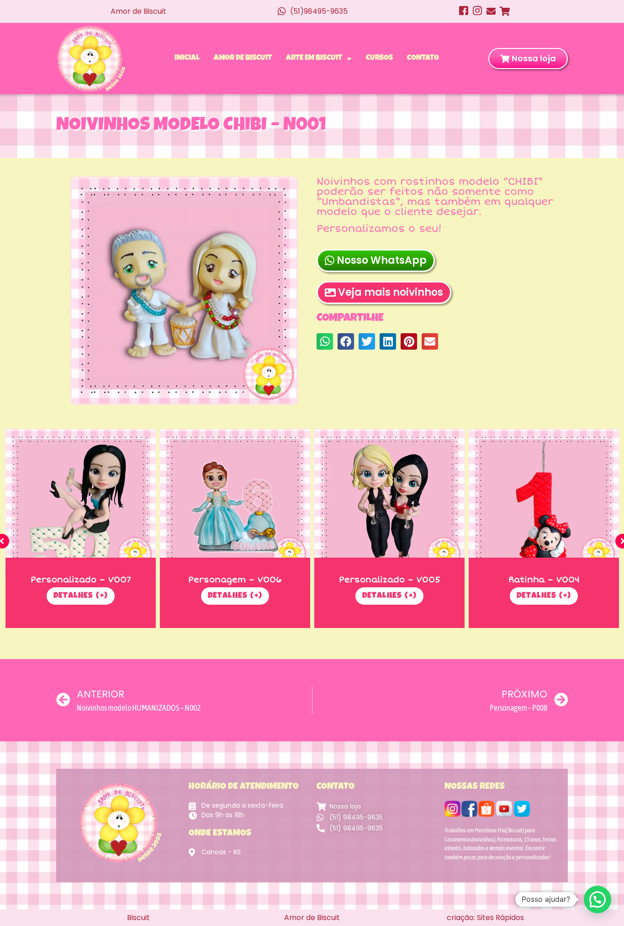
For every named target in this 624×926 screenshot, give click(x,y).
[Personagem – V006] (235, 504)
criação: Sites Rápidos (485, 917)
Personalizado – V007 (81, 580)
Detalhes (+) (80, 596)
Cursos (379, 58)
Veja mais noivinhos (390, 292)
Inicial (187, 58)
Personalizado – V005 (389, 580)
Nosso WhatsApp (382, 260)
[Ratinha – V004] (543, 504)
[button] (325, 341)
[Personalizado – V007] (80, 504)
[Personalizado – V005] (389, 504)
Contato (423, 58)
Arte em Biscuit (314, 58)
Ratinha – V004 (544, 580)
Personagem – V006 (235, 580)
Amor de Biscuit (243, 58)
